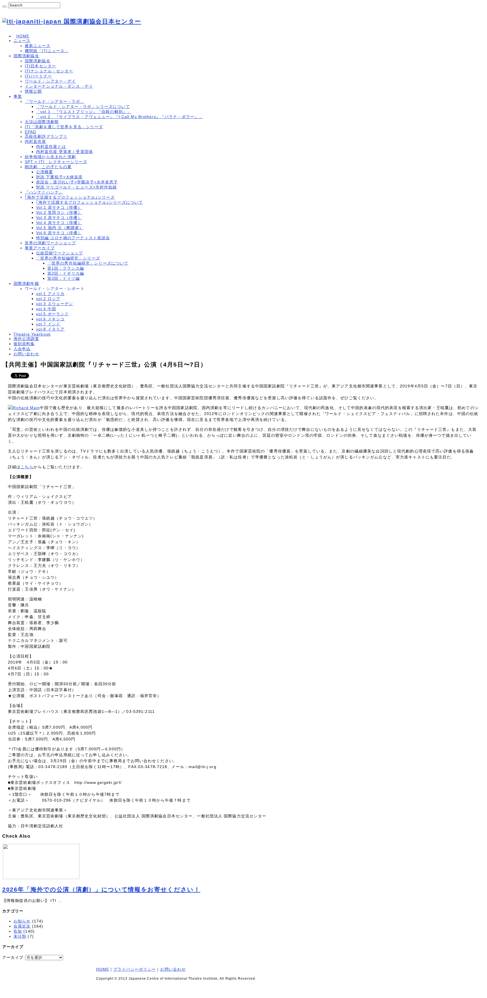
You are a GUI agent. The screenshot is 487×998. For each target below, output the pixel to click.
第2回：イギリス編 (65, 273)
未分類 (20, 936)
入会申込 (22, 349)
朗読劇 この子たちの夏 (48, 167)
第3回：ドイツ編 (63, 278)
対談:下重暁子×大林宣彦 (59, 177)
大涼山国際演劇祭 (42, 121)
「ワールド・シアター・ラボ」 (55, 101)
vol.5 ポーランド (52, 314)
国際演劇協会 (26, 56)
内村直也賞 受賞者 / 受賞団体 (64, 151)
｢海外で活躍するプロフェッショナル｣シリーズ (70, 197)
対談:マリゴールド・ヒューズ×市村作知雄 (76, 187)
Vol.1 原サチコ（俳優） (59, 207)
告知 (18, 931)
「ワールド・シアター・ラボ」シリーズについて (83, 106)
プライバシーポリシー (134, 969)
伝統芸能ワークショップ (59, 253)
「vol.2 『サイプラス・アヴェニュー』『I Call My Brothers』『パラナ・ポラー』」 (119, 116)
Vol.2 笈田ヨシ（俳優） (59, 212)
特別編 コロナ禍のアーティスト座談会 (73, 238)
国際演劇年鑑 (26, 283)
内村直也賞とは (51, 146)
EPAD (30, 132)
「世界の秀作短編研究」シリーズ (68, 258)
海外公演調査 (26, 338)
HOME (22, 36)
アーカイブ (13, 957)
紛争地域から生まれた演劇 (50, 156)
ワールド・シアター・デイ (50, 81)
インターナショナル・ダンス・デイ (59, 86)
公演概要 (44, 172)
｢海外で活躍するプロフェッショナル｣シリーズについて (89, 202)
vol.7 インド (48, 324)
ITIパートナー (38, 76)
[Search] (4, 6)
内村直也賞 (35, 141)
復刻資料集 (24, 343)
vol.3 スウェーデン (54, 303)
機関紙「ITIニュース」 (47, 50)
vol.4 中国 (46, 309)
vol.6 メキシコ (50, 319)
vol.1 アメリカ (50, 293)
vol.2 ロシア (48, 298)
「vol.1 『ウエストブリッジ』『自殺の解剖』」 (83, 111)
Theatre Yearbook (32, 334)
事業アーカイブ (40, 248)
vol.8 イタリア (50, 329)
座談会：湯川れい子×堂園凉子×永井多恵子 (77, 182)
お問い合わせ (26, 354)
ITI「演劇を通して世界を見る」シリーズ (64, 127)
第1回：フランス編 (65, 268)
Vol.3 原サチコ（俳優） (59, 217)
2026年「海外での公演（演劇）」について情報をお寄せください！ (101, 889)
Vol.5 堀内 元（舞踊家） (59, 227)
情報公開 (33, 91)
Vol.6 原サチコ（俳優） (59, 232)
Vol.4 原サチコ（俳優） (59, 222)
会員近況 (22, 926)
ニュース (22, 40)
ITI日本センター (40, 66)
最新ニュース (37, 45)
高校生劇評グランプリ (46, 136)
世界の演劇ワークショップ (50, 243)
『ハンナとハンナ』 (44, 192)
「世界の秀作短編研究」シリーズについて (87, 263)
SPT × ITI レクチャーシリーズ (56, 161)
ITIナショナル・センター (49, 71)
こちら (27, 467)
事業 (18, 96)
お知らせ (22, 921)
